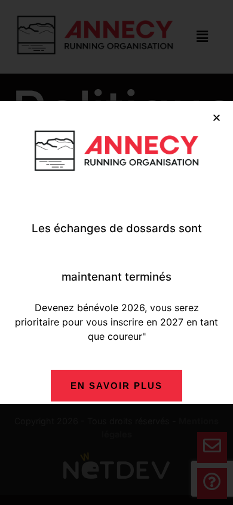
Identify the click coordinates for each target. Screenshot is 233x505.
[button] (216, 117)
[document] (116, 252)
